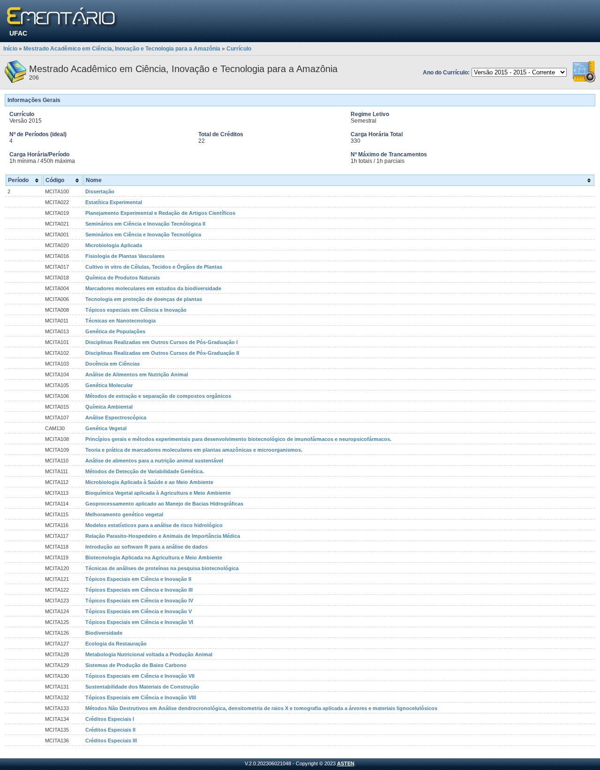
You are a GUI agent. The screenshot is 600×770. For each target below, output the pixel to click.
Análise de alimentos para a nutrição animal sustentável (154, 460)
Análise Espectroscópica (115, 417)
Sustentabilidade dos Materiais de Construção (142, 686)
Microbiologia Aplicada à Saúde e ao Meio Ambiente (149, 482)
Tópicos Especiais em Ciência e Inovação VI (139, 622)
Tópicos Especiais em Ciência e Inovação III (139, 590)
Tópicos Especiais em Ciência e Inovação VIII (140, 697)
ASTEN (345, 763)
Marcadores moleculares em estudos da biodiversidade (153, 288)
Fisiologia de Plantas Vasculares (125, 256)
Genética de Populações (115, 331)
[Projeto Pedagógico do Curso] (584, 81)
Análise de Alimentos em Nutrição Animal (136, 374)
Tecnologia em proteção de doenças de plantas (143, 299)
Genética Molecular (109, 385)
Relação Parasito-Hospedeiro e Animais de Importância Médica (162, 536)
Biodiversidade (103, 633)
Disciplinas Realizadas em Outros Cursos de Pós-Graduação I (161, 342)
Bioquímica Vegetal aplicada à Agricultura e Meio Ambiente (158, 493)
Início (10, 48)
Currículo (238, 48)
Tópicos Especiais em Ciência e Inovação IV (139, 600)
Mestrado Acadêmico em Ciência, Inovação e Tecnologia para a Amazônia (121, 48)
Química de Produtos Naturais (122, 277)
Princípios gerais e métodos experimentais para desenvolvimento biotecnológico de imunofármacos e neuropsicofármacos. (238, 439)
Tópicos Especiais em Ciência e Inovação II (138, 579)
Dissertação (99, 191)
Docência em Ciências (112, 364)
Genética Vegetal (106, 428)
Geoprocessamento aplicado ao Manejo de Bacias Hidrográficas (164, 503)
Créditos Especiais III (111, 740)
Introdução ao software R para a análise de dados (146, 547)
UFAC (18, 33)
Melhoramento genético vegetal (124, 514)
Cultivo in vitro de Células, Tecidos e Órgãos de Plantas (153, 267)
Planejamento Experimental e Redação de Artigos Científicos (160, 213)
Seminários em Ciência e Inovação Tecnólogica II (145, 224)
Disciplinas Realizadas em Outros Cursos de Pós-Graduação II (162, 353)
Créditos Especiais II (110, 730)
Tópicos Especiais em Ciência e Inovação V (138, 611)
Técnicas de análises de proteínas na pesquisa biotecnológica (162, 568)
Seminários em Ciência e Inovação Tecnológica (143, 234)
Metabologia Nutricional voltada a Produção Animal (148, 654)
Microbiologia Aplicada (113, 245)
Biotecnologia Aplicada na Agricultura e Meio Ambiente (153, 557)
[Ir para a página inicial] (62, 17)
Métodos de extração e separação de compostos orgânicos (158, 396)
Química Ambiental (109, 407)
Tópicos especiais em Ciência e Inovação (136, 310)
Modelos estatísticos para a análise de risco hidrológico (154, 525)
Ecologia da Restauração (116, 643)
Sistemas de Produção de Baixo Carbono (136, 665)
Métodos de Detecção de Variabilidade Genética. (144, 471)
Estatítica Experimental (113, 202)
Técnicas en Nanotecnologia (120, 320)
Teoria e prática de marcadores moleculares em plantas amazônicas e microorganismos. (193, 450)
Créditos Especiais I (109, 719)
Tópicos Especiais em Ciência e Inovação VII (140, 676)
